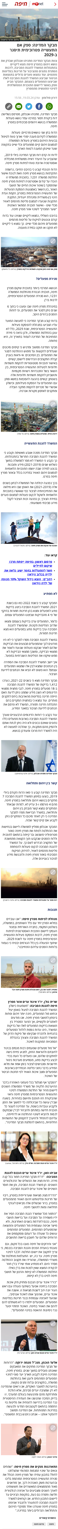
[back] (55, 4)
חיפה (51, 1524)
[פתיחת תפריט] (5, 4)
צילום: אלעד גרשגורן (10, 39)
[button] (29, 252)
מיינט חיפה (39, 1524)
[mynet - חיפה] (29, 6)
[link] (39, 106)
